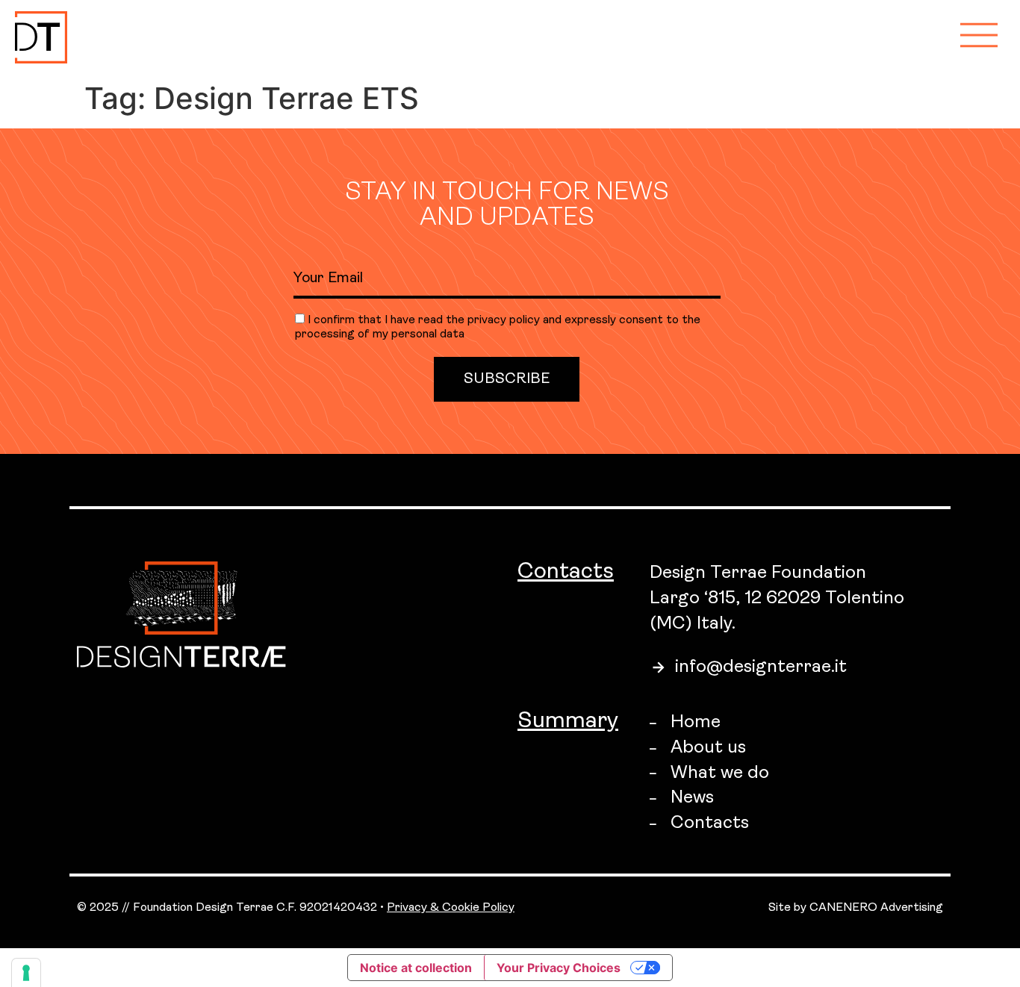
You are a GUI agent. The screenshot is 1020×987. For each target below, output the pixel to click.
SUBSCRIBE (507, 379)
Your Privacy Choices (559, 967)
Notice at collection (416, 967)
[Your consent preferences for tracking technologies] (26, 973)
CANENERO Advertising (876, 908)
